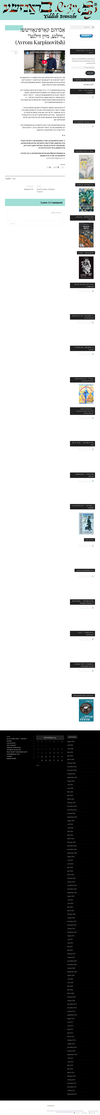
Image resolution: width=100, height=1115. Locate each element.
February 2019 (71, 1040)
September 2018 (72, 1054)
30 (42, 760)
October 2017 (71, 1090)
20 (54, 756)
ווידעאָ (16, 52)
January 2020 (71, 1000)
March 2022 (70, 910)
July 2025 (70, 784)
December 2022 (72, 885)
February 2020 (71, 997)
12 (58, 753)
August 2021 (70, 936)
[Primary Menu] (95, 4)
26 (58, 760)
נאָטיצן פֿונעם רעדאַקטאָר (13, 747)
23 (42, 756)
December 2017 (72, 1083)
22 (46, 756)
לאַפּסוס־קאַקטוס (11, 758)
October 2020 (71, 968)
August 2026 (70, 741)
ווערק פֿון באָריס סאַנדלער (14, 749)
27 (54, 760)
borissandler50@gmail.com (55, 158)
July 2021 (70, 939)
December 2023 (72, 846)
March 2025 (70, 799)
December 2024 (72, 806)
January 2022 (71, 918)
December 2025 (72, 766)
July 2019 (70, 1022)
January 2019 (71, 1044)
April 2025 (70, 795)
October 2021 (71, 928)
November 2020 (72, 964)
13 (54, 753)
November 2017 (72, 1087)
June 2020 (70, 982)
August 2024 (70, 820)
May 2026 (70, 752)
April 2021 (70, 950)
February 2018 (71, 1076)
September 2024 (72, 817)
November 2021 (72, 925)
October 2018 (71, 1051)
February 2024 (71, 842)
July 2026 (70, 745)
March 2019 (70, 1036)
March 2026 (70, 759)
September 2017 (72, 1094)
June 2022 (70, 903)
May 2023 (70, 867)
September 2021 (72, 932)
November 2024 (72, 810)
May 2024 (70, 831)
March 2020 (70, 993)
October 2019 (71, 1011)
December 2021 (72, 921)
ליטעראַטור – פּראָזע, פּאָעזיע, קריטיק (17, 738)
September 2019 (72, 1015)
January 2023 (71, 882)
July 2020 (70, 979)
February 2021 (71, 954)
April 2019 (70, 1033)
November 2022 (72, 889)
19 (58, 756)
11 (62, 753)
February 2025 (71, 802)
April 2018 (70, 1069)
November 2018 (72, 1047)
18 (62, 756)
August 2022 (70, 896)
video (14, 178)
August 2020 (70, 975)
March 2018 (70, 1072)
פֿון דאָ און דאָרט (11, 743)
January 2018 (71, 1079)
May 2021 (70, 946)
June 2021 (70, 943)
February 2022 (71, 914)
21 (50, 756)
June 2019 (70, 1026)
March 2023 (70, 874)
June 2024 (70, 828)
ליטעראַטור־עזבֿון (11, 745)
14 (50, 753)
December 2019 (72, 1004)
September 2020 (72, 972)
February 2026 (71, 763)
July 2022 (70, 900)
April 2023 (70, 871)
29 (46, 760)
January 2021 (71, 957)
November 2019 (72, 1008)
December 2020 (72, 961)
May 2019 (70, 1029)
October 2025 (71, 774)
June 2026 (70, 748)
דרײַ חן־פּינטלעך (28, 189)
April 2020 (70, 990)
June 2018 (70, 1061)
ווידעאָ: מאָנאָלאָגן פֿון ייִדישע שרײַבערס (17, 752)
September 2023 (72, 853)
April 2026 (70, 756)
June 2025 (70, 788)
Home (8, 736)
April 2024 (70, 835)
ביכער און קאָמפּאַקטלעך (13, 754)
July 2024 (70, 824)
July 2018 (70, 1058)
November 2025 (72, 770)
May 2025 (70, 792)
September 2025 (72, 777)
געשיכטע (9, 741)
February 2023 (71, 878)
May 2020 (70, 986)
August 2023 (70, 856)
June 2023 (70, 864)
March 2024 (70, 838)
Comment (12, 223)
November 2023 (72, 849)
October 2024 (71, 813)
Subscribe (90, 73)
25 (62, 760)
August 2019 (70, 1018)
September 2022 (72, 892)
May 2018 (70, 1065)
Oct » (37, 765)
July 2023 (70, 860)
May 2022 (70, 907)
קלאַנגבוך (9, 756)
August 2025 (70, 781)
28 (50, 760)
